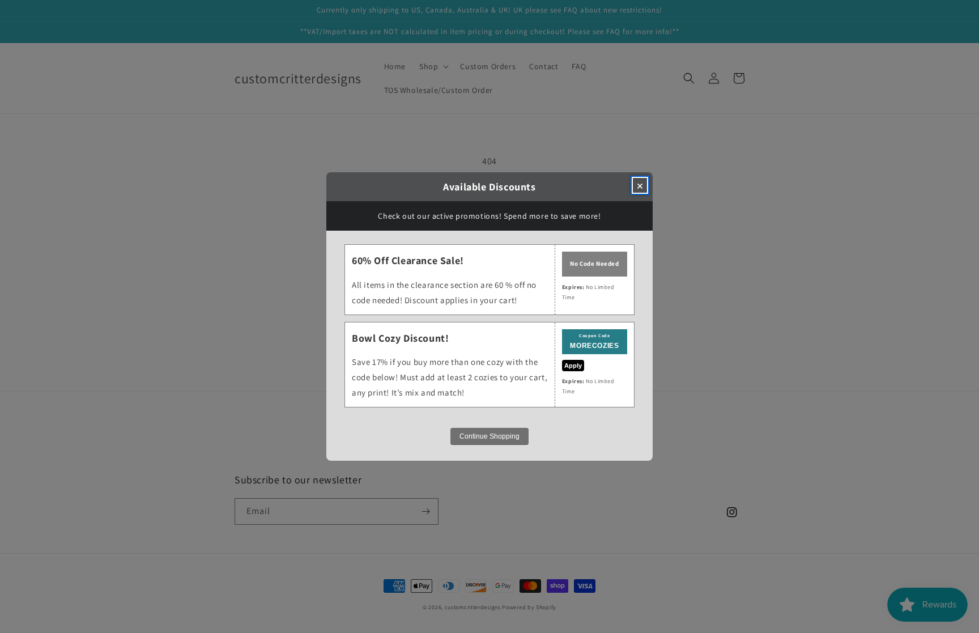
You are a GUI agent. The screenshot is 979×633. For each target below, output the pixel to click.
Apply (573, 365)
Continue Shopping (489, 436)
